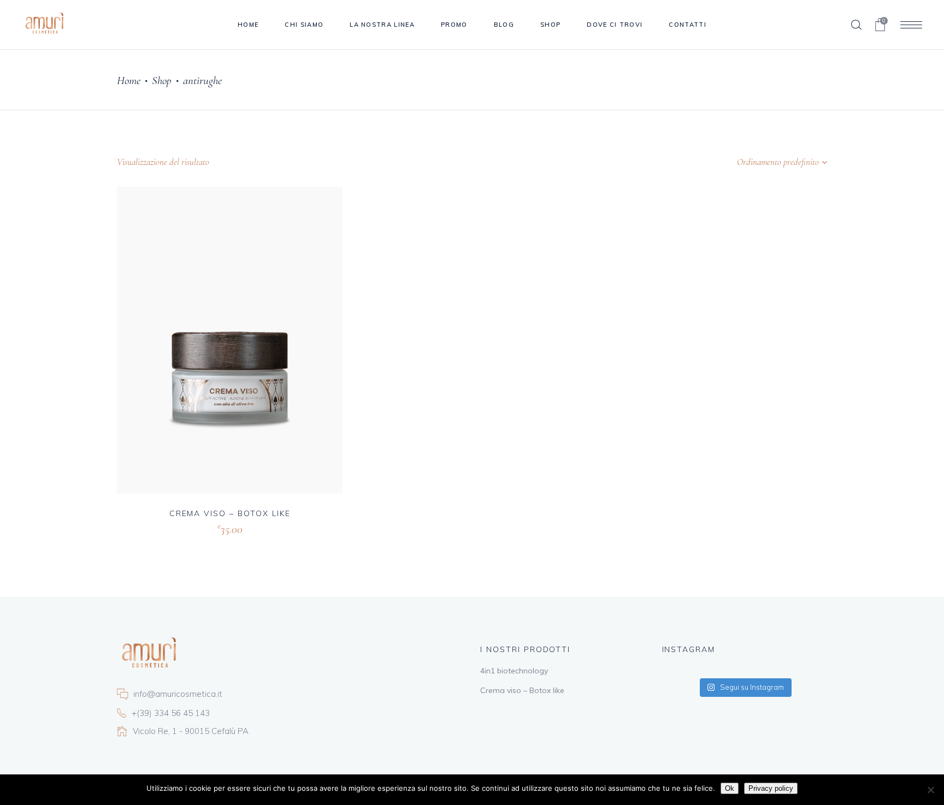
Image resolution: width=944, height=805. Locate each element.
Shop (162, 80)
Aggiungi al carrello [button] (193, 528)
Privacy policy (770, 788)
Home (128, 80)
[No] (930, 789)
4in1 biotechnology (514, 671)
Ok (729, 788)
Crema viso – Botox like (230, 513)
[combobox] (759, 162)
